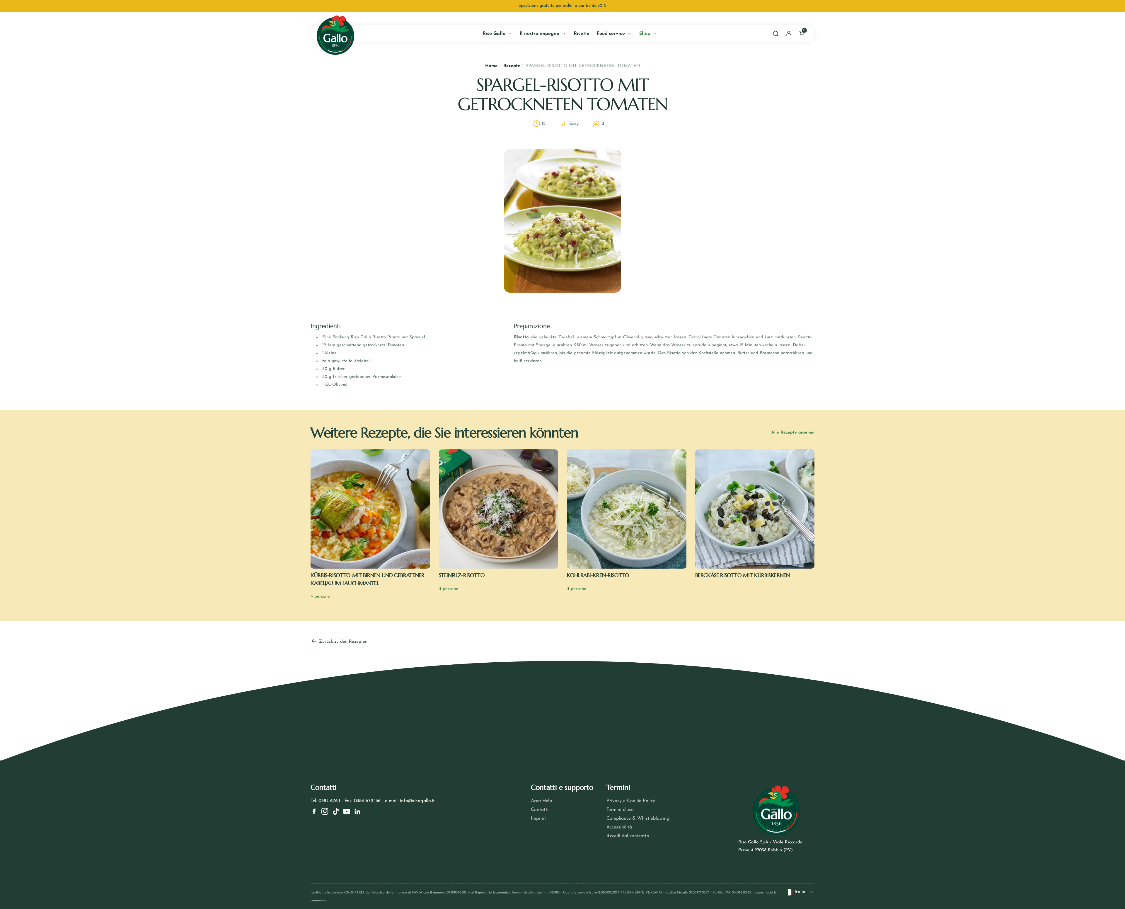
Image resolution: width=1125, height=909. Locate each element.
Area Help (541, 801)
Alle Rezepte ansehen (792, 432)
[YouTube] (346, 811)
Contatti (539, 809)
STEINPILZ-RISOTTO (462, 575)
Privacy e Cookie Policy (630, 801)
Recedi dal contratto (627, 836)
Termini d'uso (620, 809)
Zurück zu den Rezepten (342, 641)
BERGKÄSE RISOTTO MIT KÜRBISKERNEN (742, 575)
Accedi (67, 134)
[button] (775, 33)
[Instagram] (324, 811)
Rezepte (511, 66)
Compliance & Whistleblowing (637, 818)
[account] (788, 33)
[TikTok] (335, 811)
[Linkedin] (357, 811)
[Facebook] (314, 811)
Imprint (538, 818)
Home (491, 66)
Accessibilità (619, 827)
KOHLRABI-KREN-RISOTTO (598, 575)
